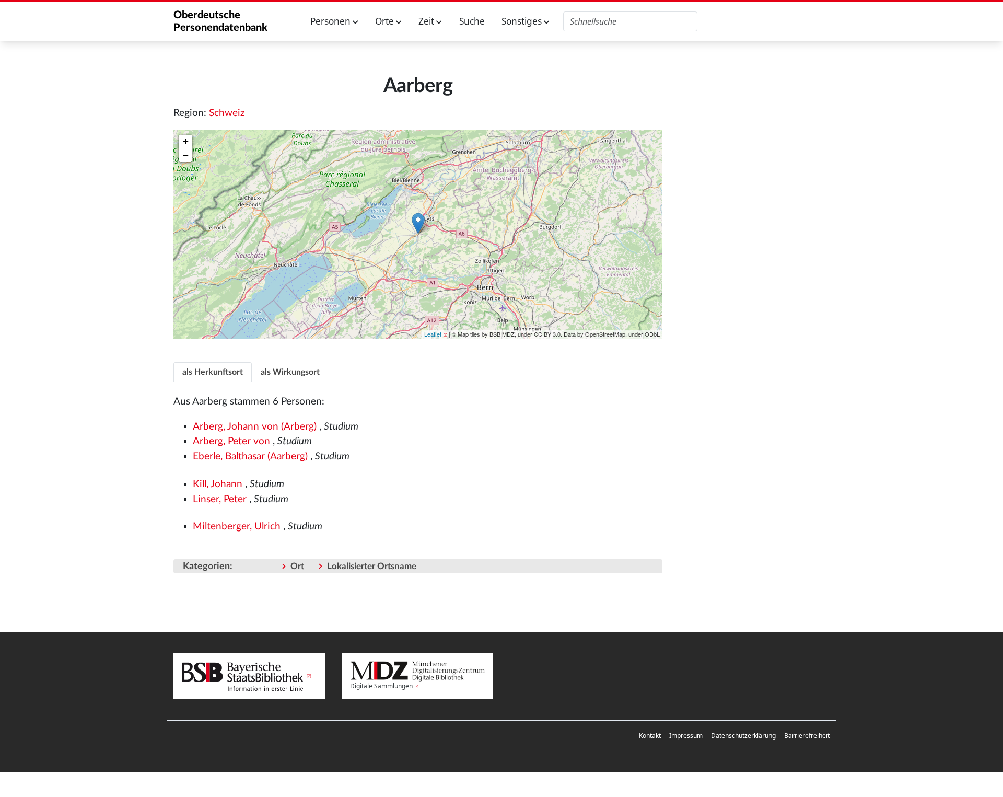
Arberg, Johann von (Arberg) (255, 427)
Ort (297, 566)
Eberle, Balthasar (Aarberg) (250, 456)
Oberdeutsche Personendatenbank (220, 21)
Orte (385, 21)
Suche (472, 21)
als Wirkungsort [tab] (290, 372)
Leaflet (432, 334)
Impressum (686, 735)
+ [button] (186, 141)
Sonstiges (522, 21)
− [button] (186, 154)
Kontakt (650, 735)
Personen (331, 21)
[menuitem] (650, 736)
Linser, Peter (220, 499)
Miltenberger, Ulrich (237, 527)
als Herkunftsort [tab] (212, 372)
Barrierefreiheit (807, 735)
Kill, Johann (217, 484)
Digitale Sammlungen (381, 686)
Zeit (427, 21)
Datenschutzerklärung (743, 735)
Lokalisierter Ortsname (371, 566)
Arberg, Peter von (231, 441)
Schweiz (227, 113)
